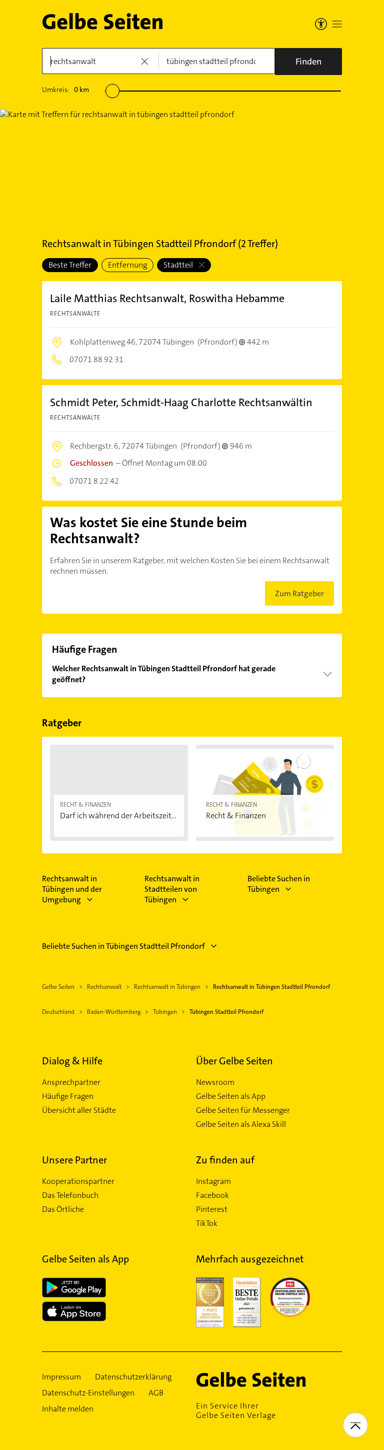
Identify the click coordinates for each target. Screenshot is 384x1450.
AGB (156, 1393)
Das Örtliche (63, 1209)
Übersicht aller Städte (79, 1110)
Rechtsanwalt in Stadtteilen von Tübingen (172, 889)
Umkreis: (65, 89)
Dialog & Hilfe (72, 1060)
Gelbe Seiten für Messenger (243, 1110)
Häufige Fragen (68, 1096)
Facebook (212, 1195)
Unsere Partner (74, 1159)
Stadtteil (179, 265)
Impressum (61, 1377)
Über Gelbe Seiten (234, 1060)
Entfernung (127, 265)
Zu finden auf (225, 1159)
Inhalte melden (68, 1409)
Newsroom (215, 1082)
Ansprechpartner (71, 1082)
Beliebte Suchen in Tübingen (279, 883)
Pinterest (212, 1209)
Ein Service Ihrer (236, 1410)
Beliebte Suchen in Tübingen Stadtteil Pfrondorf (123, 946)
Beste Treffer (70, 265)
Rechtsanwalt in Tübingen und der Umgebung (72, 889)
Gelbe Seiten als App (231, 1096)
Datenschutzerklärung (133, 1377)
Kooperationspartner (78, 1181)
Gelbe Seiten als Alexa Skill (241, 1124)
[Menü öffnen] (337, 24)
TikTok (207, 1223)
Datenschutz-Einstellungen (88, 1393)
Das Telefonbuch (70, 1195)
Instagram (213, 1181)
